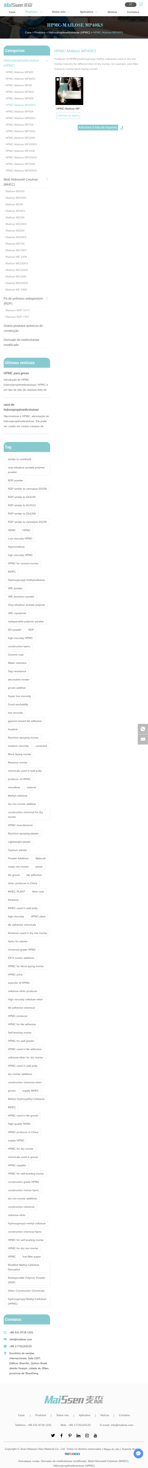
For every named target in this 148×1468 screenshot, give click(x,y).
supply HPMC (16, 1140)
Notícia (112, 12)
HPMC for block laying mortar (26, 966)
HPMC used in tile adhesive (24, 1049)
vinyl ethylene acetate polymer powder (26, 470)
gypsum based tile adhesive (25, 721)
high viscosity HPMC (20, 555)
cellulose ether (17, 1215)
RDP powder (15, 480)
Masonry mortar (17, 762)
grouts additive (17, 687)
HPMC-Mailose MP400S (20, 78)
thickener (13, 899)
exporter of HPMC (19, 982)
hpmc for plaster (18, 941)
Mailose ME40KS (16, 224)
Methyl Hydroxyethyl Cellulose (26, 1098)
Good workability (18, 704)
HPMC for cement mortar (23, 563)
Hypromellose (16, 546)
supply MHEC (30, 1090)
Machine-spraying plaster (23, 833)
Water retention (17, 662)
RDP (31, 629)
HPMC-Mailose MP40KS (69, 108)
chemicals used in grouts (23, 1157)
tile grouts (14, 874)
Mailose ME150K (16, 276)
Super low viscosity (19, 696)
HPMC (26, 530)
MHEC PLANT (16, 891)
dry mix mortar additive (22, 803)
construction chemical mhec (25, 1082)
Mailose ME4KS (15, 210)
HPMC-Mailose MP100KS (21, 144)
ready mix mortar (18, 866)
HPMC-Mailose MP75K (20, 124)
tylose (39, 866)
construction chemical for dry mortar (25, 814)
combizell (41, 745)
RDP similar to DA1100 (22, 497)
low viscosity (15, 712)
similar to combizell (19, 459)
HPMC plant (38, 916)
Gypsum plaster (17, 850)
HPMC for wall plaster (21, 1040)
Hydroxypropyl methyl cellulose (27, 1223)
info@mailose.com (20, 1339)
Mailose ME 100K (16, 256)
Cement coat (16, 654)
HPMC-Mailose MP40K (20, 98)
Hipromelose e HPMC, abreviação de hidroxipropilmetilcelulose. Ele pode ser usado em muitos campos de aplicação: (26, 422)
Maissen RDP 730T (17, 316)
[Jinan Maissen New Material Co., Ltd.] (18, 5)
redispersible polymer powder (26, 621)
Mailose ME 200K (16, 289)
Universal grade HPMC (22, 949)
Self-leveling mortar (20, 1032)
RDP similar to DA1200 (22, 513)
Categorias (15, 50)
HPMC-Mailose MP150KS (21, 157)
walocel (31, 787)
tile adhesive (34, 874)
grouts (12, 1090)
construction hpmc (19, 646)
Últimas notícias (20, 363)
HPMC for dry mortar (20, 1148)
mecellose (14, 787)
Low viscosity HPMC (20, 538)
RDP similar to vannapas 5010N (27, 488)
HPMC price (15, 974)
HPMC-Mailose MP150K (20, 150)
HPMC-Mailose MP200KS (21, 170)
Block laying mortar (19, 754)
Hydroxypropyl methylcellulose (26, 579)
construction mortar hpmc (23, 1190)
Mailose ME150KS (17, 269)
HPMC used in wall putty (23, 1065)
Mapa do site (111, 1449)
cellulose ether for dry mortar (25, 1057)
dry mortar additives (20, 1074)
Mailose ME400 (15, 191)
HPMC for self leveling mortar (26, 1240)
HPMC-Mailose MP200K (20, 164)
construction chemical (21, 1206)
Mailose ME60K (15, 230)
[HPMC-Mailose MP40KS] (69, 91)
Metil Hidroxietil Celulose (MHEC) (108, 1461)
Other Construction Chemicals (26, 1290)
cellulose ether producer (22, 991)
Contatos (133, 12)
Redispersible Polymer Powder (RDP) (26, 1280)
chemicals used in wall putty (25, 770)
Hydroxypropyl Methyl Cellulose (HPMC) (27, 1301)
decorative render (18, 679)
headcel (13, 729)
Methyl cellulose (17, 795)
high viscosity (16, 916)
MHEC (12, 1107)
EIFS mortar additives (21, 957)
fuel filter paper (32, 1256)
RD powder (15, 629)
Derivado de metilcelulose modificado (63, 1461)
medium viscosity (18, 745)
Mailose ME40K (15, 217)
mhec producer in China (22, 883)
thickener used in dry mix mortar (27, 933)
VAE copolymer (17, 613)
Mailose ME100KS (17, 263)
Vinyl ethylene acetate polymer (26, 604)
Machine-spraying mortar (23, 737)
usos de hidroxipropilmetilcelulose (21, 407)
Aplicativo (87, 11)
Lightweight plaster (19, 841)
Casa (12, 12)
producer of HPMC (19, 779)
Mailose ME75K (15, 243)
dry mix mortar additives (22, 1198)
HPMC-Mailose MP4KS (20, 91)
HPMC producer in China (23, 1132)
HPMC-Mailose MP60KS (20, 118)
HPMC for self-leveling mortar (26, 1173)
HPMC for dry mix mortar (23, 1248)
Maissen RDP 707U (17, 310)
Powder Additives (18, 858)
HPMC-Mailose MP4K (19, 85)
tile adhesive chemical (21, 1007)
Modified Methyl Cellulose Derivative (23, 1267)
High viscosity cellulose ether (25, 999)
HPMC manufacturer (20, 825)
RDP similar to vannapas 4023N (27, 521)
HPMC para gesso (16, 373)
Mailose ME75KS (16, 250)
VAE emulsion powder (21, 596)
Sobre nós (59, 11)
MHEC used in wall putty (23, 908)
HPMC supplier (17, 1165)
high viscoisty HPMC (20, 638)
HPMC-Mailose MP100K (20, 137)
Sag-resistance (17, 671)
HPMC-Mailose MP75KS (20, 131)
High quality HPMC (19, 1123)
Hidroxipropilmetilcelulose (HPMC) (69, 32)
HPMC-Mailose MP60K (20, 111)
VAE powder (15, 588)
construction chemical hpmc (25, 1231)
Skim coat (38, 891)
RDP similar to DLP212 (22, 505)
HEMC (12, 530)
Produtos (31, 11)
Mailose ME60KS (16, 237)
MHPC (12, 571)
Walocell (40, 858)
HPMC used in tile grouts (23, 1115)
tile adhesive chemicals (22, 924)
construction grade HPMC (23, 1181)
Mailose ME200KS (17, 283)
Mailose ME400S (16, 197)
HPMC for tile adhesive (22, 1024)
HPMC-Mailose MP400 (19, 72)
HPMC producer (18, 1016)
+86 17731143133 (20, 1346)
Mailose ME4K (14, 204)
